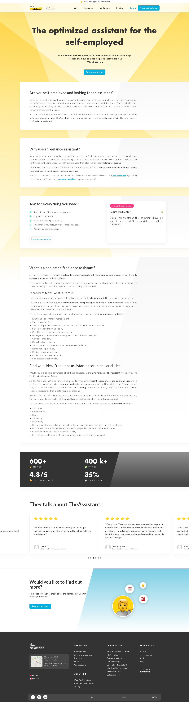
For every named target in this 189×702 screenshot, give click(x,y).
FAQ (142, 661)
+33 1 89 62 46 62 (50, 666)
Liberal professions (83, 655)
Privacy (155, 697)
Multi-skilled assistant (117, 668)
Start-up (78, 658)
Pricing (119, 8)
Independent (80, 651)
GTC (91, 697)
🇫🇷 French (34, 679)
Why (76, 8)
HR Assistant (113, 655)
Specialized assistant (117, 665)
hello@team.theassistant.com (55, 663)
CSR (142, 658)
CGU (124, 697)
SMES (76, 661)
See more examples (41, 239)
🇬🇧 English (34, 675)
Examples (88, 8)
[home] (35, 7)
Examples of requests (84, 683)
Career (143, 651)
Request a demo (148, 8)
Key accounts (80, 665)
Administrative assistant (118, 651)
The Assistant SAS (51, 657)
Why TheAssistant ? (83, 680)
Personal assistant (116, 658)
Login (133, 8)
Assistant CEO (114, 671)
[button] (50, 8)
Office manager (114, 661)
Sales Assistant (114, 675)
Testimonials (146, 655)
